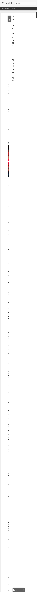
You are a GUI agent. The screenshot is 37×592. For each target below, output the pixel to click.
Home (13, 8)
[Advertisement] (20, 47)
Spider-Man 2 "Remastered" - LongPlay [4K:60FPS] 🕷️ (13, 48)
